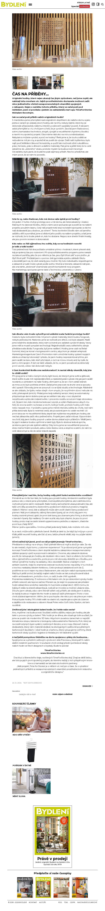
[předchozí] (14, 81)
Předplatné (83, 3)
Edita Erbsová (35, 683)
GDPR (72, 902)
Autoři (42, 902)
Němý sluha (19, 796)
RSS (60, 902)
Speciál (75, 6)
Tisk (66, 902)
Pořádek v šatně (22, 765)
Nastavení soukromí (87, 902)
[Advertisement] (42, 678)
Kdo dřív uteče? (21, 735)
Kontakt (33, 902)
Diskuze (88, 686)
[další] (90, 81)
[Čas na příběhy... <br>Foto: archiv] (22, 89)
